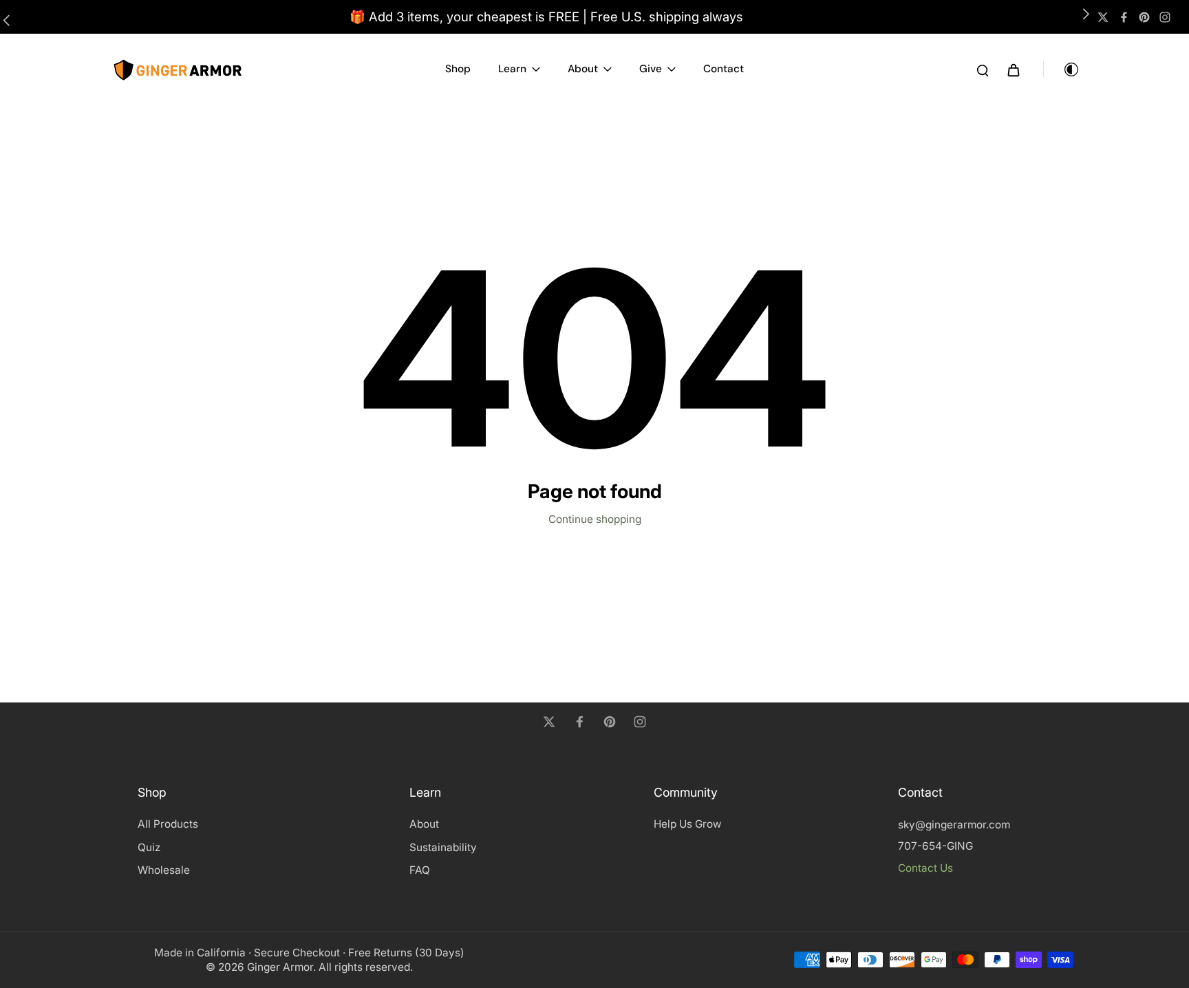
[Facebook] (1123, 17)
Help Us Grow (688, 823)
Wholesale (164, 870)
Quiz (149, 847)
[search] (982, 69)
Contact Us (925, 867)
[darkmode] (1062, 69)
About (424, 823)
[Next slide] (1083, 17)
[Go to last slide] (9, 17)
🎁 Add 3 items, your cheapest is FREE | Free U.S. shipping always (546, 16)
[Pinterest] (1144, 17)
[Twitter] (1103, 17)
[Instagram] (1165, 17)
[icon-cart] (1013, 69)
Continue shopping (594, 519)
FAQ (419, 870)
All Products (168, 823)
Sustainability (443, 847)
